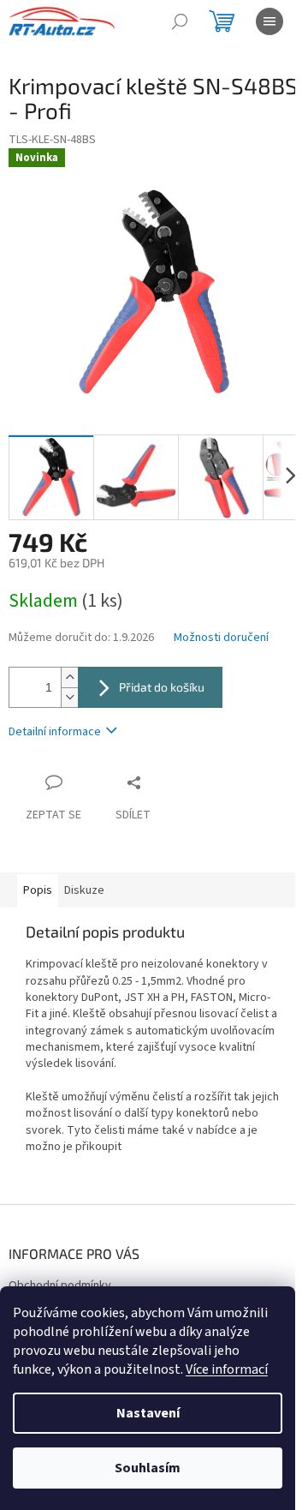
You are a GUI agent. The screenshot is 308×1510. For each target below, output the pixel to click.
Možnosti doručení (221, 638)
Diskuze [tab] (84, 890)
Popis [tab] (37, 890)
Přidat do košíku (161, 687)
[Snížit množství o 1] (69, 697)
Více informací (227, 1369)
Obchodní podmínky (60, 1285)
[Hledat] (180, 21)
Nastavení (148, 1413)
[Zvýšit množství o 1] (69, 677)
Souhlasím (148, 1468)
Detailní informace (55, 731)
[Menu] (269, 21)
